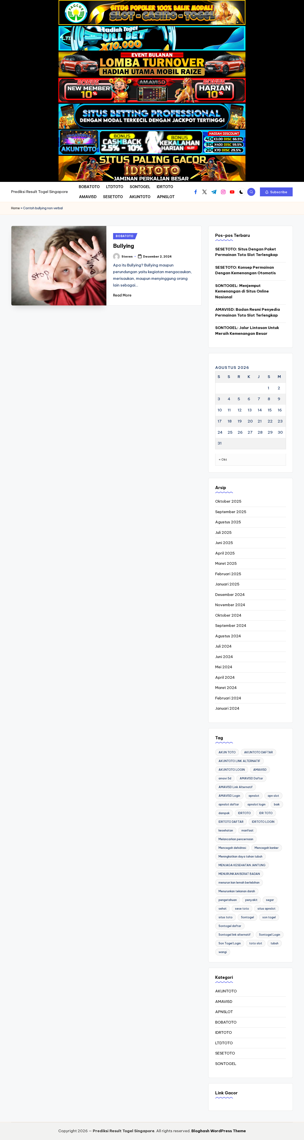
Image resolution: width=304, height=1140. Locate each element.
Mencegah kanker (267, 847)
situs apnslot (266, 908)
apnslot (254, 795)
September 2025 (230, 511)
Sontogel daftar (230, 926)
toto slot (255, 943)
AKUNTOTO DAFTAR (258, 752)
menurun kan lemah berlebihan (239, 882)
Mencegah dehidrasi (232, 847)
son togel (269, 917)
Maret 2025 (226, 563)
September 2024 (230, 625)
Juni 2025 (224, 542)
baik (277, 804)
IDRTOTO (244, 813)
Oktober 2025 (228, 501)
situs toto (226, 917)
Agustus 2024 (228, 636)
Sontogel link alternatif (235, 934)
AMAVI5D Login (229, 795)
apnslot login (256, 804)
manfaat (247, 830)
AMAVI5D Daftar (251, 778)
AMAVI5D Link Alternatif (236, 787)
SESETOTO (225, 1053)
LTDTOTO (224, 1042)
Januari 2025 (227, 584)
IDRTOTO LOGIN (263, 821)
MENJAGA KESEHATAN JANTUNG (242, 865)
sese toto (242, 908)
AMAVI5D (260, 769)
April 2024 (225, 677)
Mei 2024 (223, 666)
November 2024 (230, 604)
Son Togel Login (230, 943)
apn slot (273, 795)
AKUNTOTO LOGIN (232, 769)
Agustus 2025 (228, 522)
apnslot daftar (229, 804)
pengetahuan (228, 900)
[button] (276, 192)
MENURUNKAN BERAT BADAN (239, 874)
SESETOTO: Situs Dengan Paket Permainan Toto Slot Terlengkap (246, 252)
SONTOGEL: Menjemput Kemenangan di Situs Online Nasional (242, 291)
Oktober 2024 (228, 615)
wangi (223, 952)
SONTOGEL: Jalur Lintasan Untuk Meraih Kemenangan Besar (247, 330)
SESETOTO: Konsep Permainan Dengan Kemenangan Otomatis (245, 270)
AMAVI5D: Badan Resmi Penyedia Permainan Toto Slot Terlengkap (247, 312)
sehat (223, 908)
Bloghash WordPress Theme (218, 1130)
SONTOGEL (225, 1063)
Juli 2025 (223, 532)
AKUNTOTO (226, 991)
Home (15, 208)
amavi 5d (225, 778)
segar (270, 900)
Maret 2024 (226, 687)
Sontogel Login (269, 934)
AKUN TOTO (227, 752)
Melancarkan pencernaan (236, 839)
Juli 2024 (223, 646)
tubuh (274, 943)
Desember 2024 (230, 594)
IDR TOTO (266, 813)
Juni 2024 (224, 656)
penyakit (251, 900)
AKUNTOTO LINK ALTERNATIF (239, 761)
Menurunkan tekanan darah (237, 891)
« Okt (223, 459)
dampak (224, 813)
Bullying (123, 245)
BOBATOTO (125, 236)
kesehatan (226, 830)
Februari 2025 (228, 573)
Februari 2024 (228, 698)
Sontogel (247, 917)
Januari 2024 (227, 708)
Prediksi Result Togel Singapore (39, 191)
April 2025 (225, 553)
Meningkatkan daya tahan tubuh (240, 856)
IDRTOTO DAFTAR (231, 821)
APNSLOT (224, 1011)
